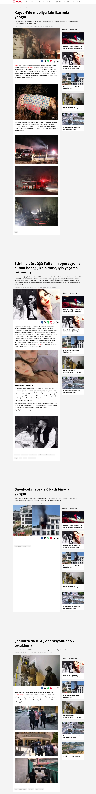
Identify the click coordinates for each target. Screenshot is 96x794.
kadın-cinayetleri (32, 454)
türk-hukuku (51, 454)
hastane (25, 458)
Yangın (16, 65)
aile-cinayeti (24, 454)
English (56, 2)
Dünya (40, 2)
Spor (37, 2)
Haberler (16, 7)
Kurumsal (51, 2)
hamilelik (45, 454)
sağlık (39, 344)
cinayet (16, 458)
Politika (32, 2)
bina (29, 546)
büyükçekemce (18, 546)
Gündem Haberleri (24, 7)
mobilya (23, 21)
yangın (65, 21)
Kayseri (17, 21)
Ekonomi (45, 2)
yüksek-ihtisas (32, 458)
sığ (20, 458)
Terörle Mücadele (20, 694)
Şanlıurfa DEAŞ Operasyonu (20, 789)
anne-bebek (17, 454)
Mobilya (30, 67)
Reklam (61, 2)
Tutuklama (31, 789)
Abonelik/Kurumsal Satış (70, 2)
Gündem (28, 2)
